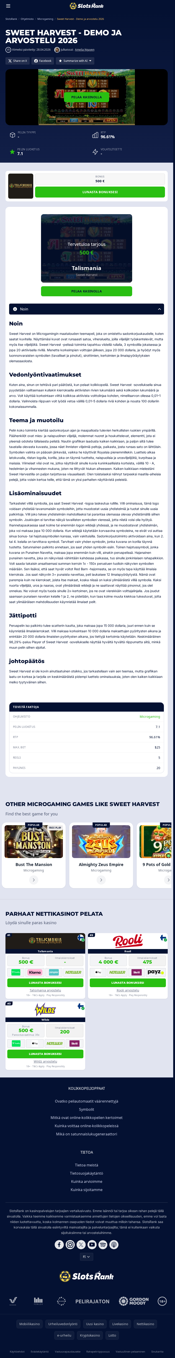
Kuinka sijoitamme (87, 1189)
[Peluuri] (61, 1301)
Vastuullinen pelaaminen (130, 1351)
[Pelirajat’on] (92, 1301)
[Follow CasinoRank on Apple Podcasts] (113, 1244)
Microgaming (150, 716)
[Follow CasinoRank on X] (81, 1244)
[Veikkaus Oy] (13, 1301)
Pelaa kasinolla (86, 97)
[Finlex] (38, 1301)
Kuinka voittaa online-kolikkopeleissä (86, 1125)
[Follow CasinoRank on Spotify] (103, 1244)
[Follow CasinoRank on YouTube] (92, 1244)
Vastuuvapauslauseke (67, 1351)
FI (84, 1256)
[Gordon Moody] (134, 1301)
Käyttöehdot (17, 1351)
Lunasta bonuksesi (100, 192)
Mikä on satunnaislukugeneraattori (86, 1134)
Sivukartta (157, 1351)
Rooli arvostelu (128, 990)
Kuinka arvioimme (86, 1181)
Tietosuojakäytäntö (86, 1173)
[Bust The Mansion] (34, 855)
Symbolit (86, 1109)
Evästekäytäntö (40, 1351)
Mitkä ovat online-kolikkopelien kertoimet (87, 1117)
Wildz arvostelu (45, 1061)
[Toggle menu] (8, 5)
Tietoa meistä (86, 1165)
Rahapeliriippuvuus (98, 1351)
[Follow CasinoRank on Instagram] (70, 1244)
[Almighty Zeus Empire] (101, 855)
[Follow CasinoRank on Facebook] (59, 1244)
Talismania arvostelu (45, 990)
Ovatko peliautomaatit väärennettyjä (86, 1101)
